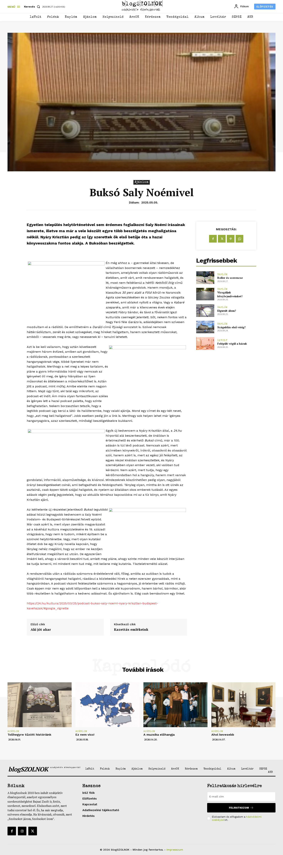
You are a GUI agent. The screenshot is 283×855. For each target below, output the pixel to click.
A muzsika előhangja (159, 734)
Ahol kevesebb (222, 734)
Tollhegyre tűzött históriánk (29, 734)
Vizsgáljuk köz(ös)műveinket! (229, 294)
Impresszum (175, 849)
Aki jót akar (41, 629)
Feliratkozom (239, 807)
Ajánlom (142, 182)
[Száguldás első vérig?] (205, 327)
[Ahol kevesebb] (243, 704)
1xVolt (222, 340)
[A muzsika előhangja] (175, 704)
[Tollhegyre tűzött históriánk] (40, 704)
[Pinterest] (230, 239)
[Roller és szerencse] (205, 277)
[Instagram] (22, 831)
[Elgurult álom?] (205, 310)
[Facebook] (213, 239)
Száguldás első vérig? (231, 327)
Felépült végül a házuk (232, 343)
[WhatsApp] (239, 239)
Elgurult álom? (226, 310)
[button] (33, 7)
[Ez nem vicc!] (107, 704)
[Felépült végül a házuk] (205, 343)
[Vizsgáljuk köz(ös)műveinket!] (205, 294)
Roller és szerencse (230, 278)
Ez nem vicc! (84, 734)
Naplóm (222, 274)
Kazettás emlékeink (131, 629)
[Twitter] (222, 239)
